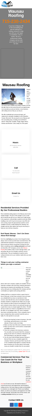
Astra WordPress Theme (19, 412)
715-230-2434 (16, 21)
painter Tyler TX (23, 351)
